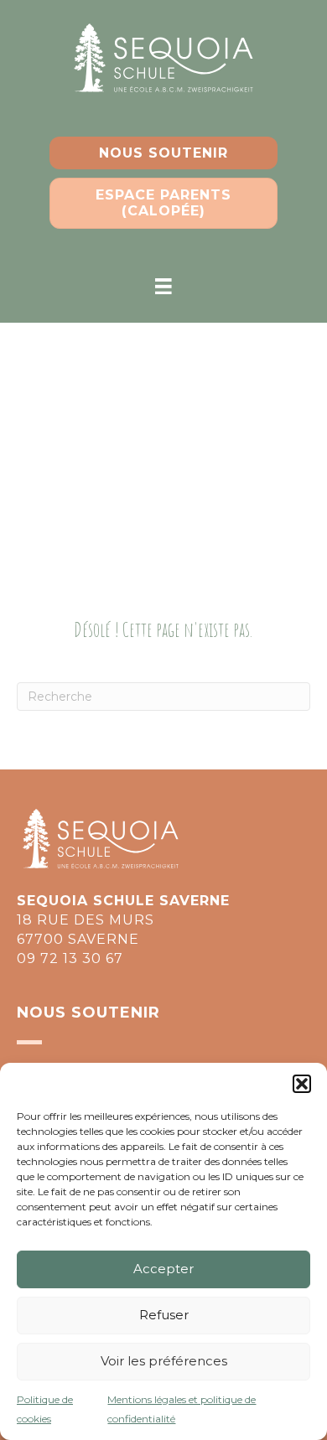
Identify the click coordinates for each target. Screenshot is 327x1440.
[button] (301, 1083)
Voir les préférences (164, 1361)
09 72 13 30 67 (70, 958)
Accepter (163, 1269)
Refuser (164, 1315)
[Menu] (163, 287)
